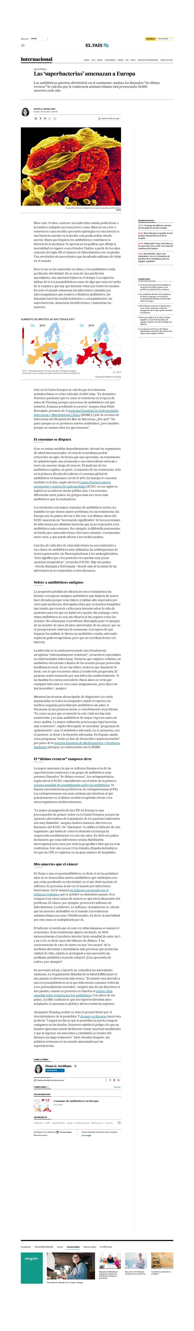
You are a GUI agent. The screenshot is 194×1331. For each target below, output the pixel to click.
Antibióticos (38, 1123)
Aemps (70, 1123)
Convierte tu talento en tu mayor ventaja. (65, 1282)
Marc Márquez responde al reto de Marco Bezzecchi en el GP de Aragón (155, 235)
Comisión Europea (82, 1123)
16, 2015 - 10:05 (49, 112)
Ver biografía (52, 1070)
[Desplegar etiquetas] (119, 1122)
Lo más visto (144, 279)
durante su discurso (93, 1016)
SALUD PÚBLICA (40, 69)
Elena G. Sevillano (44, 109)
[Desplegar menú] (23, 45)
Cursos (60, 1247)
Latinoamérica (110, 60)
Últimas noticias (166, 60)
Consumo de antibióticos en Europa (76, 1101)
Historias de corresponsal (148, 60)
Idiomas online (90, 1247)
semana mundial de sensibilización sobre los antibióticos (72, 785)
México (100, 60)
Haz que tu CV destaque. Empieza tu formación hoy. (135, 1273)
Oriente (121, 60)
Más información (40, 1135)
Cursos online (73, 1247)
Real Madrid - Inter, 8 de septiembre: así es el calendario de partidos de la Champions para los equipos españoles (154, 257)
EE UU (93, 60)
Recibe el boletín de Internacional (50, 1080)
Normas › (117, 1087)
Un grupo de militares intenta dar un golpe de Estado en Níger (154, 226)
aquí (89, 1135)
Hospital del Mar (58, 1123)
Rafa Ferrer (58, 1105)
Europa (86, 60)
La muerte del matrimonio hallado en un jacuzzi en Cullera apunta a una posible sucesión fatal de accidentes (155, 287)
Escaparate (26, 1247)
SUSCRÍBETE (150, 39)
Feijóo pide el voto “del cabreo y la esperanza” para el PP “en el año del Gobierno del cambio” (155, 246)
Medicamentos (97, 1123)
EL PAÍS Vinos (106, 1247)
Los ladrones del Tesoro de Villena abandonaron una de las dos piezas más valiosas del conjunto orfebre (156, 331)
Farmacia (109, 1123)
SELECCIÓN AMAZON (44, 1247)
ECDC (48, 1123)
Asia (127, 60)
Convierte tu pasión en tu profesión (161, 1273)
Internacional (36, 59)
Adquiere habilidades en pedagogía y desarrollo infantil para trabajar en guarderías (108, 1275)
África (133, 60)
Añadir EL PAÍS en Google (110, 119)
